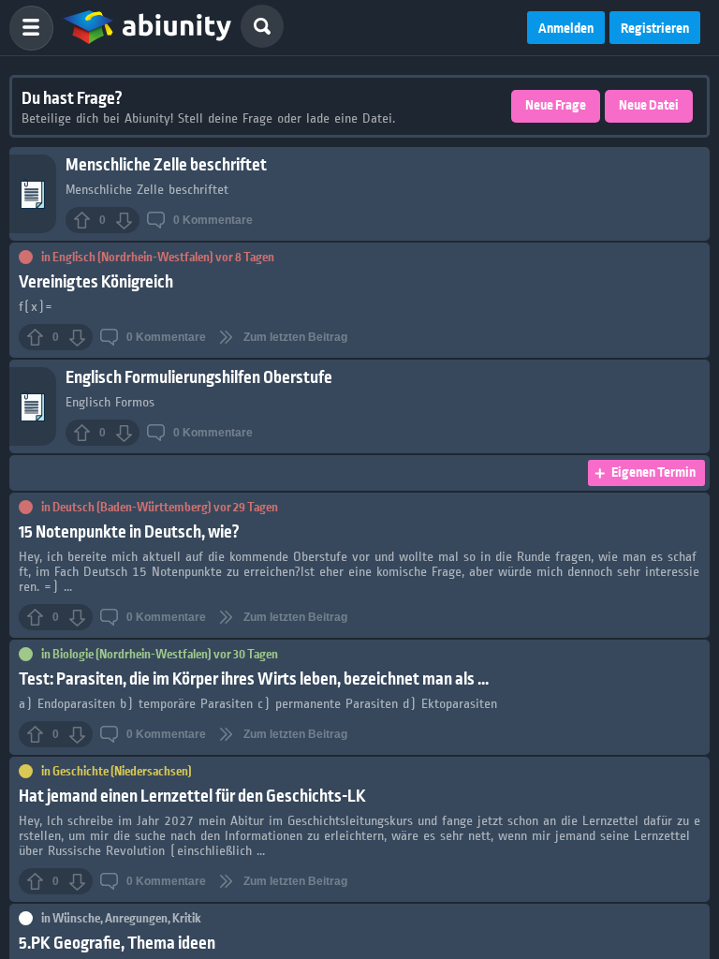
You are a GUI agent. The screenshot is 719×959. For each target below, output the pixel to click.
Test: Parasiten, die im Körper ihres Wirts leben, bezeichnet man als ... (254, 679)
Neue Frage (555, 105)
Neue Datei (649, 105)
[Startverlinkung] (147, 28)
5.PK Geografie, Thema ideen (117, 943)
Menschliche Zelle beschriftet (166, 165)
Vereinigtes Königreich (96, 282)
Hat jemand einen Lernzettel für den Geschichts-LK (192, 796)
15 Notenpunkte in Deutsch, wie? (129, 532)
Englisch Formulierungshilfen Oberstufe (199, 378)
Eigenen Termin (653, 473)
